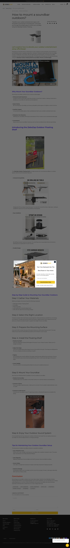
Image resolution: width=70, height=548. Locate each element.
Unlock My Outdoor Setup (45, 282)
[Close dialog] (55, 262)
